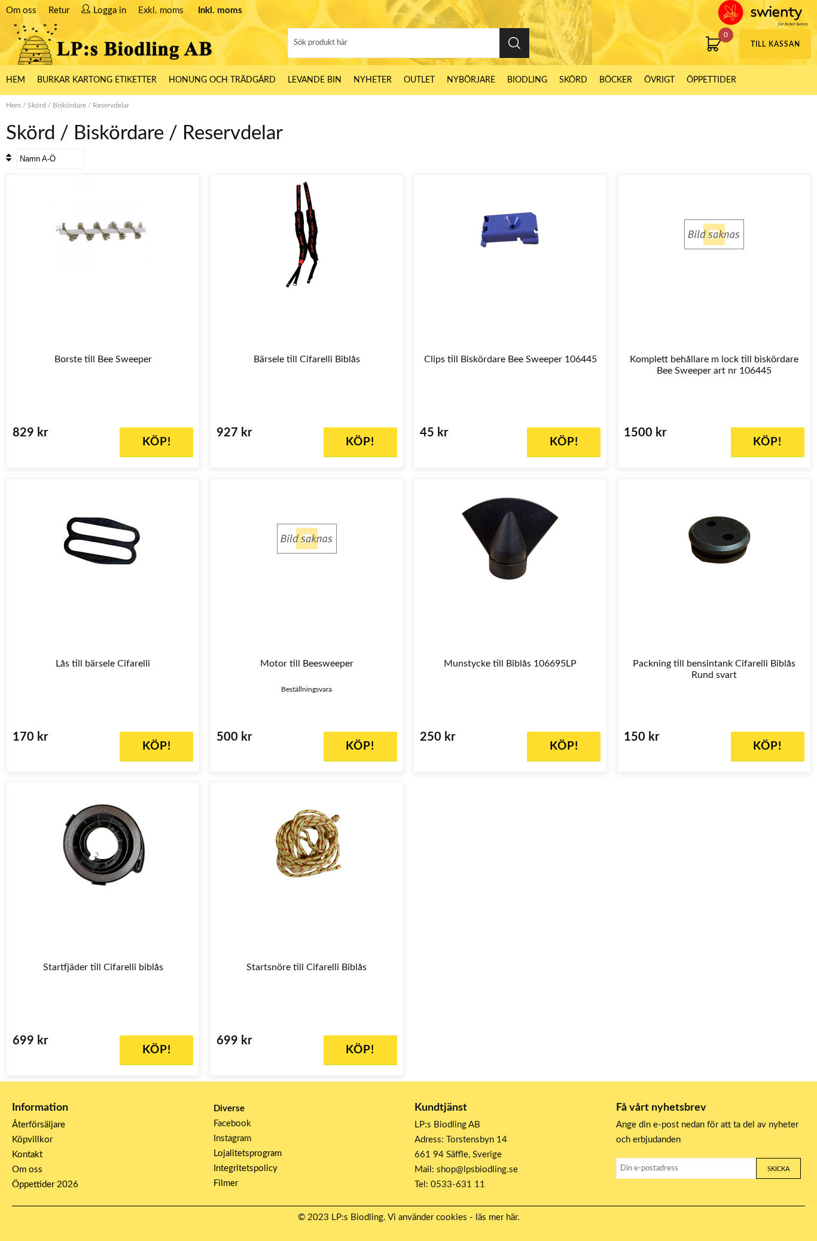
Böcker (615, 80)
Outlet (419, 80)
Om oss (21, 10)
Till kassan (775, 44)
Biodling (527, 80)
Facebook (232, 1123)
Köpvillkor (32, 1139)
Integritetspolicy (246, 1168)
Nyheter (372, 80)
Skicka (778, 1169)
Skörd (573, 80)
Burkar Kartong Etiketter (97, 80)
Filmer (226, 1183)
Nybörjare (471, 80)
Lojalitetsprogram (248, 1153)
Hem (13, 105)
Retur (58, 10)
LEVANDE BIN (315, 80)
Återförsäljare (38, 1124)
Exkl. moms (161, 10)
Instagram (232, 1138)
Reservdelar (111, 105)
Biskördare (69, 105)
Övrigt (659, 80)
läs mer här (496, 1217)
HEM (15, 80)
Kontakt (27, 1154)
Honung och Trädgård (222, 80)
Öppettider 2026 (45, 1184)
